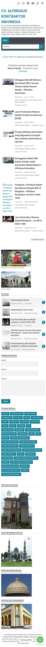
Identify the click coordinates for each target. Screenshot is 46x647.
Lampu (5, 421)
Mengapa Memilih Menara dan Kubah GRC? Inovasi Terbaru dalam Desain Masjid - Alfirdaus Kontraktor (28, 86)
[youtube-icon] (33, 3)
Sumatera (19, 430)
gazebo (5, 462)
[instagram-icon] (23, 3)
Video (31, 434)
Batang (5, 438)
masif (40, 100)
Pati (28, 426)
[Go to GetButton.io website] (40, 644)
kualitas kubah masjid (11, 470)
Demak (5, 426)
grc (38, 434)
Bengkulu (14, 421)
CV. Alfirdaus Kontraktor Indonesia (14, 16)
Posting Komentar (21, 105)
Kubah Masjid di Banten (20, 300)
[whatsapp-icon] (19, 3)
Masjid (20, 454)
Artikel (17, 100)
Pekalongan (7, 458)
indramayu (24, 466)
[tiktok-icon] (38, 3)
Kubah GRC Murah (32, 430)
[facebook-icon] (28, 3)
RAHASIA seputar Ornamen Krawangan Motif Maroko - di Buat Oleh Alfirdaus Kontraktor (26, 332)
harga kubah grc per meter (21, 462)
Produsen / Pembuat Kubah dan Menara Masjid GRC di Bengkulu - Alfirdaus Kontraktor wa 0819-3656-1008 (28, 191)
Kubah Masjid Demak (10, 442)
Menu (5, 40)
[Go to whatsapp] (40, 640)
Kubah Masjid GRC (9, 434)
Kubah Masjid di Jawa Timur (22, 310)
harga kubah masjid (10, 466)
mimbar (25, 470)
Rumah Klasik (7, 430)
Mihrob (21, 426)
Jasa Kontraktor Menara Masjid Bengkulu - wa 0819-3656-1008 (28, 220)
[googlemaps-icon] (42, 3)
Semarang (22, 434)
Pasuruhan (30, 454)
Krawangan (23, 100)
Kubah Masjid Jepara (28, 442)
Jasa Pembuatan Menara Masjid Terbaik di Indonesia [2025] (28, 115)
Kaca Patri (34, 421)
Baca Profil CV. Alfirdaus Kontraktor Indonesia (23, 57)
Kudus (13, 426)
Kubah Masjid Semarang (11, 450)
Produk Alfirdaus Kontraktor (26, 458)
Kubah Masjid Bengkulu (19, 438)
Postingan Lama (37, 239)
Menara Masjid (20, 102)
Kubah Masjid (32, 100)
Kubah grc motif (9, 454)
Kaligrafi (18, 417)
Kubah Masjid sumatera (32, 450)
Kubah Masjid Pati (26, 446)
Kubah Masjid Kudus (10, 446)
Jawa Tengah (37, 417)
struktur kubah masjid (11, 474)
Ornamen (33, 149)
